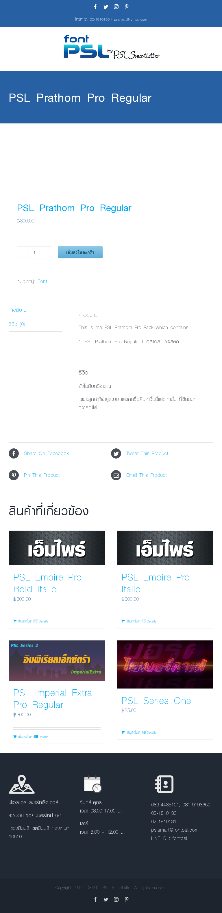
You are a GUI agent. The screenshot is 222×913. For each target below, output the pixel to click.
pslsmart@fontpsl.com (130, 19)
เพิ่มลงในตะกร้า (80, 252)
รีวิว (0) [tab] (17, 324)
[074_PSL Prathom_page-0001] (111, 157)
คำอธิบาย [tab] (17, 309)
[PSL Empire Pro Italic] (165, 548)
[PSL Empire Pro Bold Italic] (57, 548)
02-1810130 (100, 19)
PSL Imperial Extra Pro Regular (52, 698)
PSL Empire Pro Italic (155, 582)
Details (43, 621)
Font (42, 281)
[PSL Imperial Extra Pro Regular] (57, 660)
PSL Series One (156, 700)
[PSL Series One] (165, 664)
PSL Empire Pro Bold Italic (47, 582)
